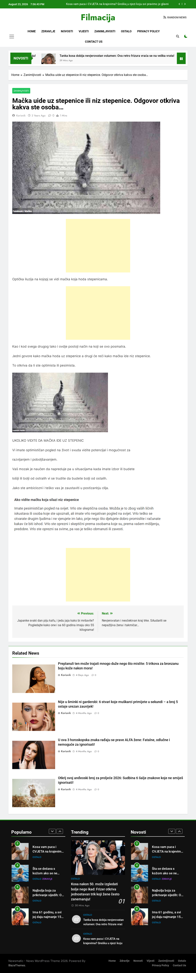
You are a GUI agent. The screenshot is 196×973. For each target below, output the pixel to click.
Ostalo (126, 31)
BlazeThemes (16, 965)
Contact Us (93, 41)
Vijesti (84, 31)
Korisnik (20, 115)
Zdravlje (48, 31)
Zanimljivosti (104, 31)
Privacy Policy (148, 31)
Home (32, 31)
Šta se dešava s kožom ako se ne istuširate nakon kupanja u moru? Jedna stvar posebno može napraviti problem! (118, 4)
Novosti (67, 31)
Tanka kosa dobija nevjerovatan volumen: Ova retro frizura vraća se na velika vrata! (91, 56)
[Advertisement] (98, 245)
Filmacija (98, 17)
